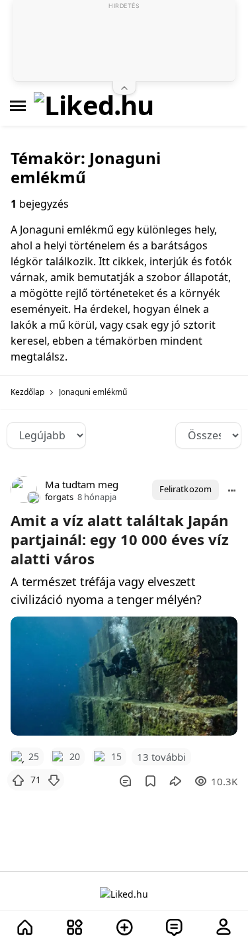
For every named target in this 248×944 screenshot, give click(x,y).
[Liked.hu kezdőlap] (124, 893)
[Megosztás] (175, 781)
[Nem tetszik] (53, 780)
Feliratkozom (185, 489)
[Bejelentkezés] (223, 928)
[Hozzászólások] (125, 781)
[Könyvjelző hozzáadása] (150, 781)
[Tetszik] (17, 780)
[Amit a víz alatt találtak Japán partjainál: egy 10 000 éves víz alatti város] (124, 676)
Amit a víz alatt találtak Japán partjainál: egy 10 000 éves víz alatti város (120, 539)
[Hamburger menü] (18, 106)
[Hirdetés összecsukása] (124, 88)
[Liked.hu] (94, 106)
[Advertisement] (124, 43)
